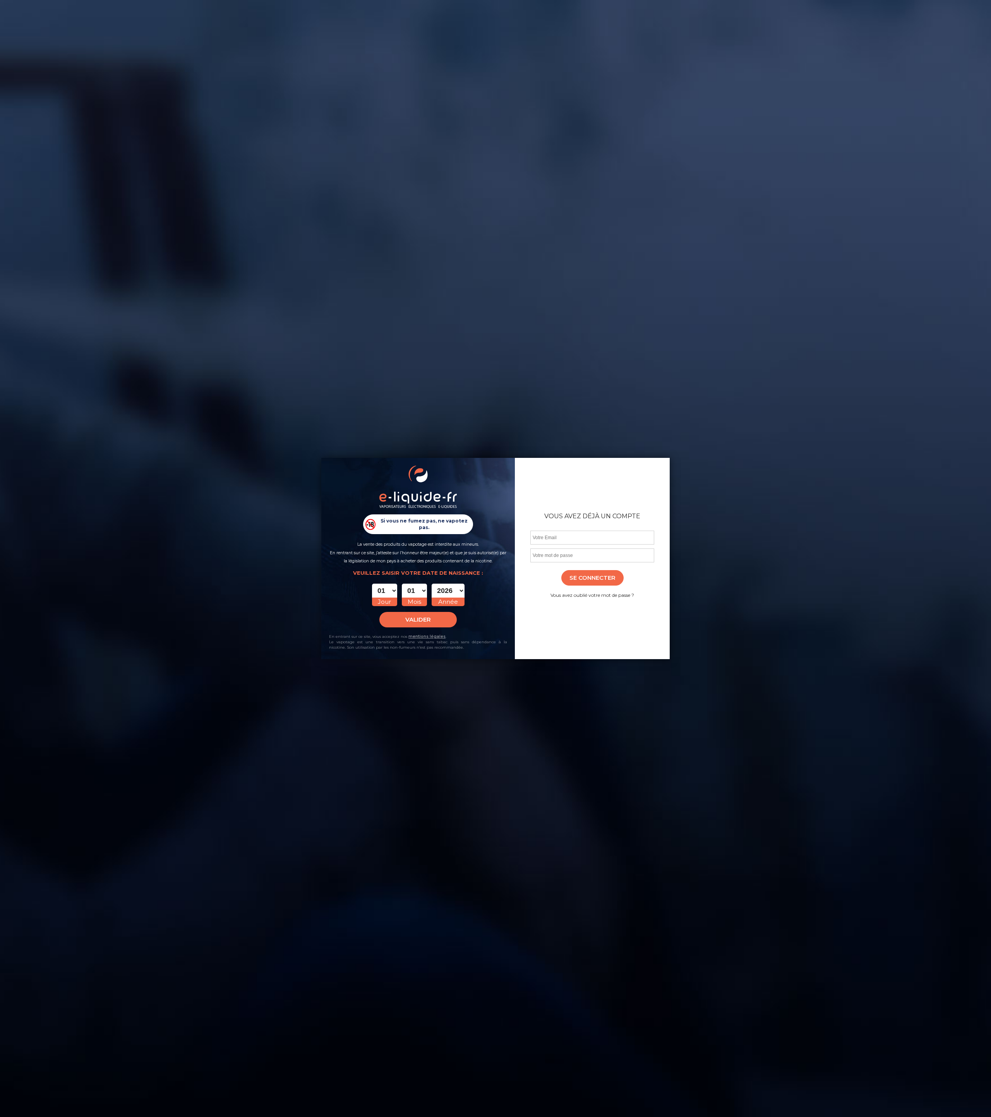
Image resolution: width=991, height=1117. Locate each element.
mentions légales (427, 636)
